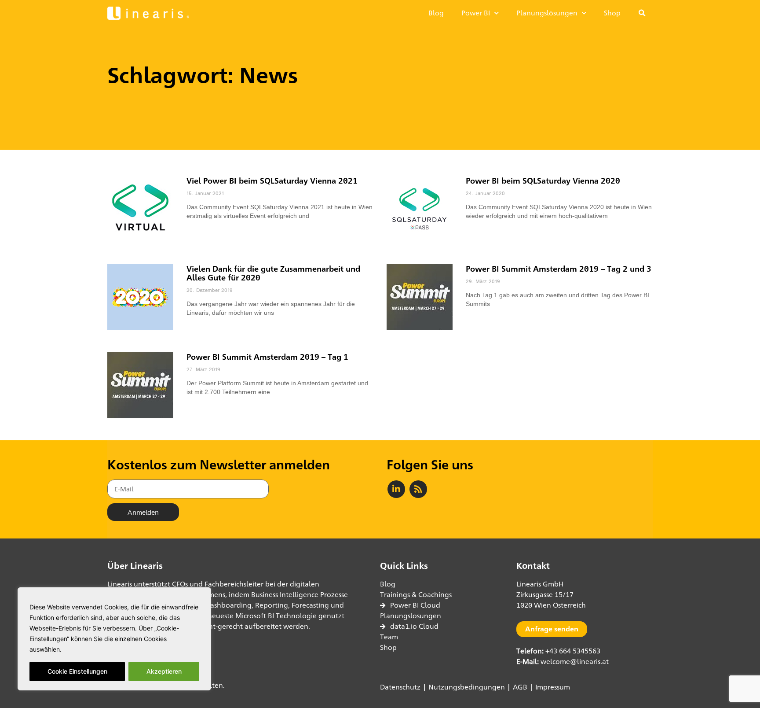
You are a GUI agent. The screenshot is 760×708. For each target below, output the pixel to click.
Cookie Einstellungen (77, 671)
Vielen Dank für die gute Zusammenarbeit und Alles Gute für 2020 (273, 273)
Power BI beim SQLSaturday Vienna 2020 (543, 180)
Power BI (475, 13)
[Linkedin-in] (396, 489)
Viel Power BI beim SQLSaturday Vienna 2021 (272, 180)
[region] (114, 638)
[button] (642, 13)
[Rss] (418, 489)
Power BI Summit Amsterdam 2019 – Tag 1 (267, 356)
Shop (612, 13)
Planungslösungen (546, 13)
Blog (436, 13)
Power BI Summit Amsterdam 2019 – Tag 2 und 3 (558, 268)
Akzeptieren (164, 671)
